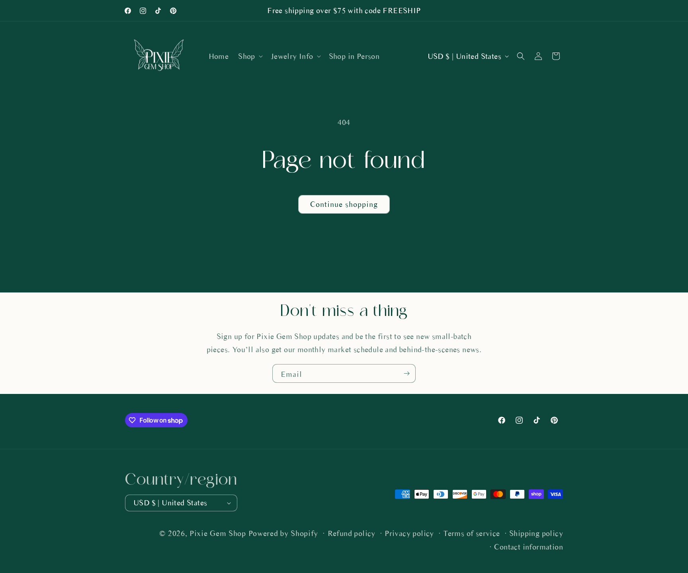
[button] (249, 56)
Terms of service (471, 533)
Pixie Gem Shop (218, 533)
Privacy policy (409, 533)
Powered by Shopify (283, 533)
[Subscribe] (406, 373)
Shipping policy (536, 533)
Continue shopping (344, 204)
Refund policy (351, 533)
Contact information (528, 547)
